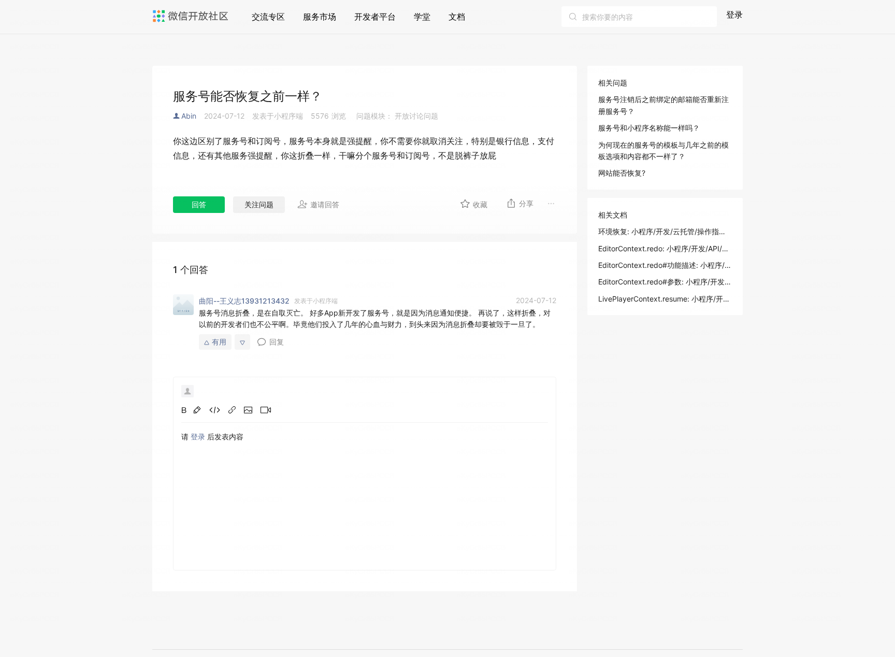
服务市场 (319, 16)
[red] (197, 410)
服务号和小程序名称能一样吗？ (649, 127)
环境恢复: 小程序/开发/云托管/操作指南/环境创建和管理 (665, 231)
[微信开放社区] (191, 16)
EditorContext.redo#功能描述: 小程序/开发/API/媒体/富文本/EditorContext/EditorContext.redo (665, 265)
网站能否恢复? (621, 172)
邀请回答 (324, 204)
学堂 (422, 16)
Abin (188, 115)
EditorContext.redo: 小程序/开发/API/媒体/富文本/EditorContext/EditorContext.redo (665, 248)
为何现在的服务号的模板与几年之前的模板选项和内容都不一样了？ (663, 150)
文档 (457, 16)
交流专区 (268, 16)
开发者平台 (375, 16)
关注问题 (258, 204)
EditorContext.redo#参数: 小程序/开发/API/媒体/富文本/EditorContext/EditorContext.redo (665, 281)
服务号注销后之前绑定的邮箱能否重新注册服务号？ (663, 105)
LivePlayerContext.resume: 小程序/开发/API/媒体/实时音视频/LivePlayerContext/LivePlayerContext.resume (665, 298)
